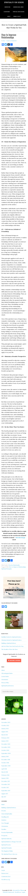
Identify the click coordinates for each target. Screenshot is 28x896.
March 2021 (4, 734)
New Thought (5, 823)
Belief (2, 804)
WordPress (18, 892)
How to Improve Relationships (8, 36)
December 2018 (5, 759)
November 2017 (5, 784)
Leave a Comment (12, 40)
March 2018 (4, 772)
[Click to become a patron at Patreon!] (14, 662)
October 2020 (5, 750)
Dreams (3, 810)
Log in (3, 870)
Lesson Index (5, 676)
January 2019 (5, 756)
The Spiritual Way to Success (9, 854)
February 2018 (5, 775)
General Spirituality (6, 814)
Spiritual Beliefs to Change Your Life (11, 841)
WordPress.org (5, 879)
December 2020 (5, 744)
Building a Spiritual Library (8, 643)
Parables (3, 829)
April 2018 (4, 769)
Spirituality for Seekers (14, 2)
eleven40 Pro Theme (18, 890)
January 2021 (4, 741)
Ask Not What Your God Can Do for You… (12, 646)
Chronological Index (7, 673)
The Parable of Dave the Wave (9, 649)
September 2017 (5, 790)
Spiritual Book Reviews (7, 685)
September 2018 (5, 765)
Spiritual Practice (6, 845)
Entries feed (4, 873)
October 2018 (5, 762)
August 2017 (4, 793)
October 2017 (5, 787)
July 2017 (3, 796)
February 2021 (5, 738)
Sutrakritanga (20, 537)
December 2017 (5, 781)
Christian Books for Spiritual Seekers (11, 640)
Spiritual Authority (6, 838)
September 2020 (6, 753)
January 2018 (4, 778)
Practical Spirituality (14, 565)
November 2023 (5, 722)
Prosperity (4, 835)
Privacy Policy (5, 682)
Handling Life (5, 817)
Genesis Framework (8, 892)
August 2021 (4, 731)
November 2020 (5, 747)
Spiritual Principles (6, 569)
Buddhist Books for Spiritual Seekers (11, 637)
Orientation (4, 679)
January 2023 (5, 728)
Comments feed (5, 876)
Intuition (3, 820)
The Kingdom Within (7, 851)
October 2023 (5, 725)
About (3, 670)
